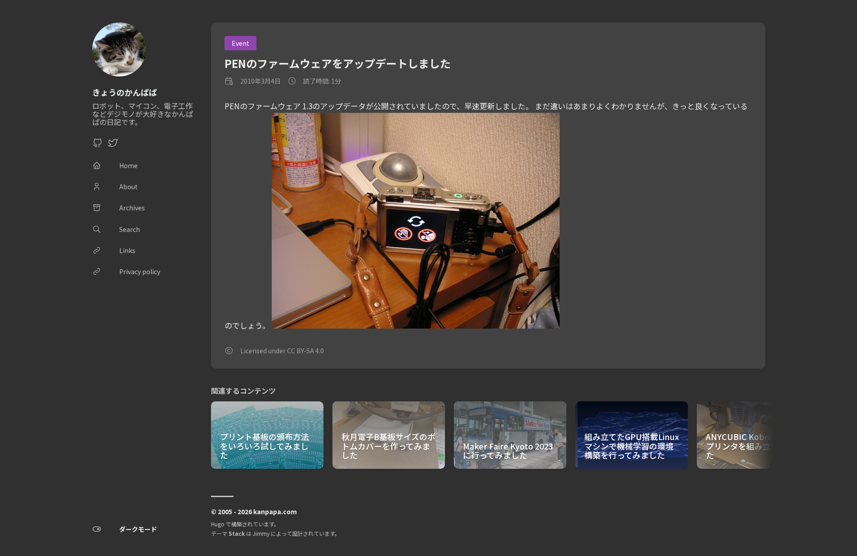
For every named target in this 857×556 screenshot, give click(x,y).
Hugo (217, 524)
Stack (237, 533)
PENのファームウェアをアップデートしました (337, 63)
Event (240, 43)
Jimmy (261, 533)
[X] (113, 145)
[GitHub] (97, 145)
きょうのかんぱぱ (124, 92)
